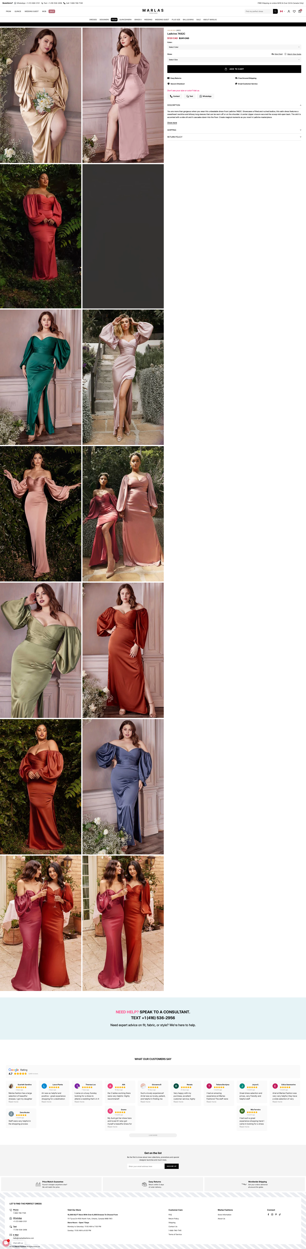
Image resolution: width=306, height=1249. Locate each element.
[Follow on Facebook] (268, 1214)
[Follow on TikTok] (280, 1214)
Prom (8, 11)
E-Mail (16, 1235)
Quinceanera (125, 20)
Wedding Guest (32, 11)
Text (15, 1226)
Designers (104, 20)
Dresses (93, 20)
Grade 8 (138, 20)
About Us (221, 1219)
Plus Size (176, 20)
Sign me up (172, 1166)
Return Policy (174, 1219)
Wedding (148, 20)
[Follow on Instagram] (272, 1214)
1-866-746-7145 (175, 1230)
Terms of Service (175, 1234)
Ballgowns (188, 20)
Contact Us (173, 1226)
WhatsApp (17, 1218)
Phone (15, 1210)
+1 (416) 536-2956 (158, 1017)
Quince (18, 11)
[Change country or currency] (282, 11)
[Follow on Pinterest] (276, 1214)
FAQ (170, 1215)
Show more (172, 122)
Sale (52, 11)
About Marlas (210, 20)
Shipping (172, 1222)
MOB (44, 11)
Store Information (224, 1215)
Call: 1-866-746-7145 (74, 3)
